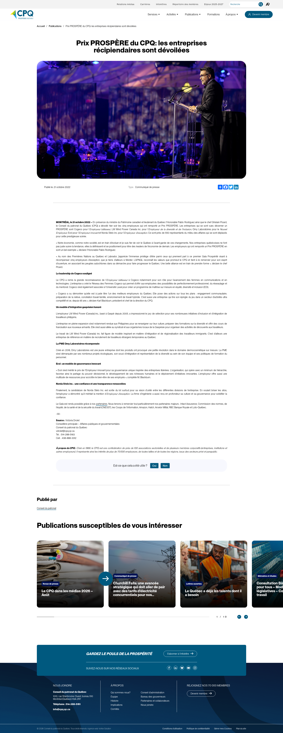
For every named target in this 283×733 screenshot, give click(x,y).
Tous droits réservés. (79, 728)
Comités (115, 709)
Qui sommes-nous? (120, 692)
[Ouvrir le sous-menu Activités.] (177, 14)
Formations (213, 14)
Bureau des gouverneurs (153, 696)
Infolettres (161, 4)
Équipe (114, 696)
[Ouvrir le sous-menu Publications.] (199, 14)
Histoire (114, 700)
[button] (105, 579)
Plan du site (241, 728)
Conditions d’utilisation (172, 728)
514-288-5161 (66, 704)
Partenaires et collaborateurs (155, 700)
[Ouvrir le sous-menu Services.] (159, 14)
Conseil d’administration (152, 692)
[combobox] (247, 4)
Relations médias (125, 4)
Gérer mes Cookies (223, 728)
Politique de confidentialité (198, 728)
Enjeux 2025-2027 (213, 4)
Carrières (145, 4)
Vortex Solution (105, 728)
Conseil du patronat (46, 508)
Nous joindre (147, 705)
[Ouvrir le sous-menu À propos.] (237, 14)
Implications (116, 705)
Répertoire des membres (185, 4)
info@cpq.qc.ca (61, 709)
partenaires (101, 403)
